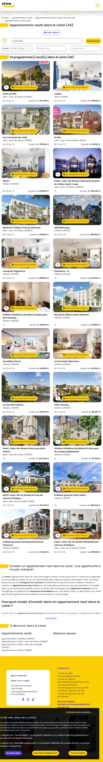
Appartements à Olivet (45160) (17, 650)
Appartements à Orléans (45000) (18, 638)
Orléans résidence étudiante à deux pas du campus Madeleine (76, 450)
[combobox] (17, 48)
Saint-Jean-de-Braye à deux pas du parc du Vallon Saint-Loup (77, 182)
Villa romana (61, 404)
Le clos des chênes (13, 404)
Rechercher (93, 41)
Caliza (57, 93)
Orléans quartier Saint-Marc (70, 495)
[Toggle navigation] (97, 5)
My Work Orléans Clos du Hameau (22, 227)
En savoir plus (13, 753)
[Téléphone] (6, 87)
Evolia (57, 137)
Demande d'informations (25, 87)
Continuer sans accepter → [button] (79, 712)
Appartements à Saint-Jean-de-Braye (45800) (25, 641)
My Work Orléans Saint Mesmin (71, 314)
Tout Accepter (77, 753)
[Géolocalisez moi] (5, 41)
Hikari (6, 180)
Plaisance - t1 (61, 271)
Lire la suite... (51, 618)
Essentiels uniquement (45, 753)
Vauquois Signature (14, 271)
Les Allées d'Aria (12, 361)
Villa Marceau (62, 227)
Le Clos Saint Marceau (66, 361)
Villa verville (9, 93)
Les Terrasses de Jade (15, 137)
